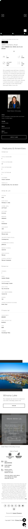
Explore (14, 405)
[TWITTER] (15, 505)
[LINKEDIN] (12, 505)
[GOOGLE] (19, 505)
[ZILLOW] (14, 509)
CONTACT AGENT (14, 137)
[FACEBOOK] (5, 505)
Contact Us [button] (14, 438)
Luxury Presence (17, 513)
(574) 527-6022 (5, 123)
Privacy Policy (19, 520)
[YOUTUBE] (22, 505)
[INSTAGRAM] (8, 505)
